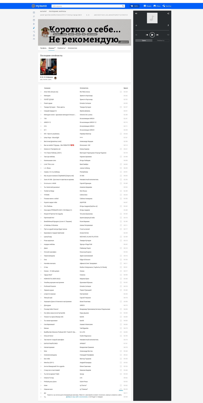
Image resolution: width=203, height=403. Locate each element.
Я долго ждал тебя (50, 202)
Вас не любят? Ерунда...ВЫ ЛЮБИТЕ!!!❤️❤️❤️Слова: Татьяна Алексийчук (69, 145)
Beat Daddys (84, 164)
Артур (82, 374)
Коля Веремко (85, 221)
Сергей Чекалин (85, 298)
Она (45, 260)
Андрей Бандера (85, 362)
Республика (84, 172)
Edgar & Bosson (85, 260)
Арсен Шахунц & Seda (87, 218)
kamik (82, 317)
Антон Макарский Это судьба (54, 366)
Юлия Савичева (85, 366)
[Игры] (34, 39)
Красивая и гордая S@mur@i (54, 233)
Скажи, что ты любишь (52, 172)
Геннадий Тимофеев (87, 355)
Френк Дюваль (85, 111)
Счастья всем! (85, 229)
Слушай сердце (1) (50, 111)
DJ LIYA (82, 332)
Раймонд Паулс (85, 248)
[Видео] (34, 24)
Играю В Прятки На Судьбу (53, 214)
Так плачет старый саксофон (54, 340)
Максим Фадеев (85, 370)
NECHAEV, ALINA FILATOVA (89, 237)
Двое (46, 248)
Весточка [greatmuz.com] (52, 141)
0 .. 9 (87, 15)
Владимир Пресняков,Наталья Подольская (95, 309)
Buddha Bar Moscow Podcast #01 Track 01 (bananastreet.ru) (64, 332)
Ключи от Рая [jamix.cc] (52, 149)
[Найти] (123, 6)
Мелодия (47, 96)
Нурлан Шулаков (86, 157)
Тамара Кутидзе (85, 107)
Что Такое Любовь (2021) (53, 153)
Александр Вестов (86, 351)
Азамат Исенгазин (86, 324)
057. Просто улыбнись (52, 134)
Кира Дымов (84, 313)
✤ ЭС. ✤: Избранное (46, 77)
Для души (47, 305)
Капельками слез (50, 160)
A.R (81, 378)
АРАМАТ (83, 343)
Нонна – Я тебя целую (51, 271)
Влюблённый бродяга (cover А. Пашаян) (58, 221)
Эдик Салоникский (86, 256)
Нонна (82, 271)
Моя (45, 351)
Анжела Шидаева (86, 187)
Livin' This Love (49, 164)
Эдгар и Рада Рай (86, 244)
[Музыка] (34, 28)
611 (45, 130)
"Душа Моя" (48, 275)
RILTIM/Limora (85, 92)
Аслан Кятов (84, 233)
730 (45, 118)
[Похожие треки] (168, 25)
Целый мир (48, 237)
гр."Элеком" (84, 389)
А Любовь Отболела (51, 225)
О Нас (46, 267)
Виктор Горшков (85, 359)
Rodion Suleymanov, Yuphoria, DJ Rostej (93, 267)
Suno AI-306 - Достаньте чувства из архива (59, 179)
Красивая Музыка (86, 282)
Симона (82, 275)
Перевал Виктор (85, 134)
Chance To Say (49, 378)
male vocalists (92, 34)
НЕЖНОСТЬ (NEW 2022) (52, 279)
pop (84, 34)
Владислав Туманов (87, 347)
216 (45, 126)
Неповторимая (49, 347)
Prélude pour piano (50, 382)
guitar (78, 34)
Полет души (48, 103)
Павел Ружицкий (85, 290)
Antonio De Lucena (86, 115)
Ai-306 (82, 176)
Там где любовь (49, 157)
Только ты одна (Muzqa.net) (53, 317)
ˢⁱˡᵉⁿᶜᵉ (81, 138)
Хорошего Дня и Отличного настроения (57, 301)
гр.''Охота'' (83, 385)
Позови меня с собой (51, 199)
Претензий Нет (49, 218)
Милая (46, 328)
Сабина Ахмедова (86, 199)
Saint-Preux (84, 382)
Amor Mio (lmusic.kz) (51, 92)
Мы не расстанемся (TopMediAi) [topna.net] (59, 176)
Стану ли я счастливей (52, 370)
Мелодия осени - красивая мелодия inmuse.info (60, 115)
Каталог (43, 11)
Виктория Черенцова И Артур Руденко (93, 153)
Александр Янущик (86, 141)
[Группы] (34, 31)
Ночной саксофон (50, 252)
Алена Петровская (86, 225)
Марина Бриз (84, 279)
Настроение (84, 294)
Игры (158, 6)
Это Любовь (48, 206)
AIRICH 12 (47, 122)
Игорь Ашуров (85, 210)
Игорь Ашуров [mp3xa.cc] (88, 206)
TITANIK (46, 195)
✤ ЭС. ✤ (57, 30)
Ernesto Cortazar (85, 103)
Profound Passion (50, 286)
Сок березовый (49, 324)
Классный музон (85, 252)
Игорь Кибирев (85, 160)
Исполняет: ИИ (85, 145)
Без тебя (47, 359)
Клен (45, 385)
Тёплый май (48, 298)
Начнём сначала (50, 263)
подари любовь (49, 244)
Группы (168, 6)
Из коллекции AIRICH (87, 118)
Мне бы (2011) (49, 362)
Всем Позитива (85, 301)
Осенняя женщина (50, 355)
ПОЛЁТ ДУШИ (49, 99)
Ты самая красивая (50, 321)
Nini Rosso (83, 191)
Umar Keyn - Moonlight (51, 138)
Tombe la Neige (49, 191)
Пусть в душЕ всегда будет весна (55, 229)
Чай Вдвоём (84, 328)
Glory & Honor (48, 336)
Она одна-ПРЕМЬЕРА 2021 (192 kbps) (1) (58, 210)
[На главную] (40, 6)
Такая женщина (49, 256)
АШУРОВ (83, 202)
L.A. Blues (47, 168)
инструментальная (60, 34)
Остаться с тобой (50, 183)
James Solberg (85, 168)
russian (45, 79)
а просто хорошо (50, 294)
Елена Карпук (84, 149)
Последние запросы (57, 11)
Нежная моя (48, 389)
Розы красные (49, 240)
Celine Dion (83, 195)
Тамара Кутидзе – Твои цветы (54, 107)
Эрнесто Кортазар (86, 96)
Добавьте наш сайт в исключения (77, 397)
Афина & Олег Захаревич (88, 263)
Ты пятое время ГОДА (51, 374)
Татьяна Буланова (86, 214)
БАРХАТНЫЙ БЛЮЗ (51, 343)
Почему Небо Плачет (51, 309)
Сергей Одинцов (85, 183)
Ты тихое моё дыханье (52, 187)
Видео (148, 6)
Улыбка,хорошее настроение (54, 282)
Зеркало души (49, 290)
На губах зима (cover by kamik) (54, 313)
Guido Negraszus (85, 336)
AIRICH (82, 305)
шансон (71, 34)
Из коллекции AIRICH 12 (88, 122)
